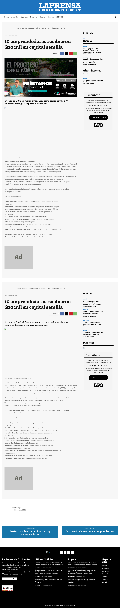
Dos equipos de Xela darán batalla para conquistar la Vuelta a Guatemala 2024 (92, 51)
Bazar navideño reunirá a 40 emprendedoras (90, 531)
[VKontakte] (107, 17)
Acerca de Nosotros (9, 579)
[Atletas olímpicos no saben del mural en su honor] (109, 70)
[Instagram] (104, 17)
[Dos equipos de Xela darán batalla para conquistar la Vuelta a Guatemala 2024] (109, 50)
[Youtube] (110, 17)
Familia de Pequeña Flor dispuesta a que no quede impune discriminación (93, 61)
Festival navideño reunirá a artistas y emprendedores (30, 532)
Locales (24, 28)
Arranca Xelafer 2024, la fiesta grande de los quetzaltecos (93, 82)
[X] (66, 53)
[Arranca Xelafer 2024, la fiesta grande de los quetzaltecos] (109, 81)
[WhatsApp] (75, 53)
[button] (115, 17)
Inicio (19, 28)
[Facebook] (100, 17)
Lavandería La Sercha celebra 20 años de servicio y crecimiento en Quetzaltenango (49, 564)
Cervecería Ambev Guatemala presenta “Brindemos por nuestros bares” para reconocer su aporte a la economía (48, 572)
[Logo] (51, 552)
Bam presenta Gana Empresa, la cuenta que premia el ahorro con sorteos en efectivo (48, 581)
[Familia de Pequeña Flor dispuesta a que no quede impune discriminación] (109, 60)
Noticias (85, 57)
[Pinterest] (71, 53)
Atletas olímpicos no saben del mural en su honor (92, 71)
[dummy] (40, 257)
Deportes (86, 68)
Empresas (37, 567)
